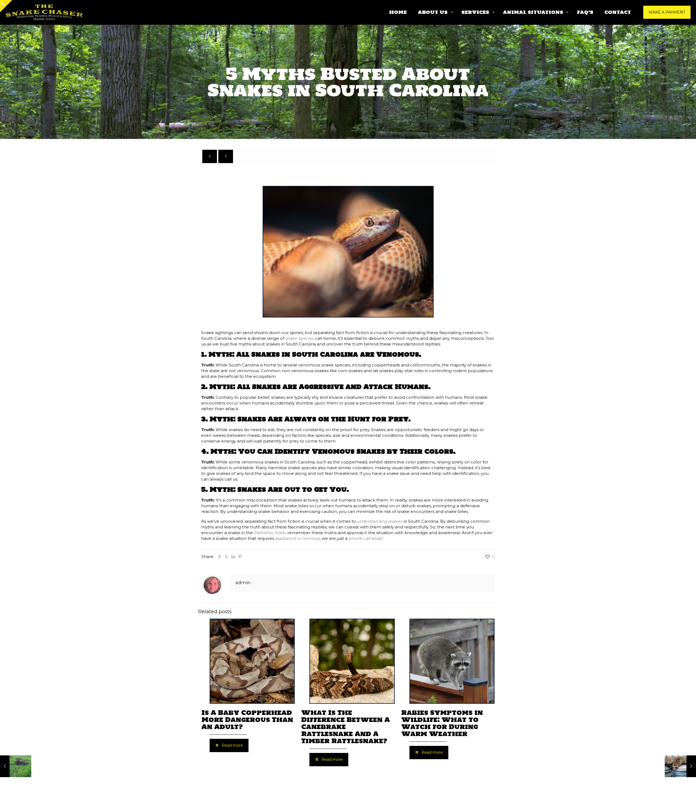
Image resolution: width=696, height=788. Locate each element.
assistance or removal (297, 538)
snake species (299, 338)
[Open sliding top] (6, 6)
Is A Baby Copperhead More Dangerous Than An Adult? (247, 719)
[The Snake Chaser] (44, 12)
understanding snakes (379, 521)
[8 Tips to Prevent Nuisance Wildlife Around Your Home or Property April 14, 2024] (680, 766)
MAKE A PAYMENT (667, 12)
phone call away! (366, 538)
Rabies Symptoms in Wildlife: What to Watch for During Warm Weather (442, 723)
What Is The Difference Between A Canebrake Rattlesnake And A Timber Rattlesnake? (345, 727)
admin (243, 582)
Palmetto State (269, 532)
